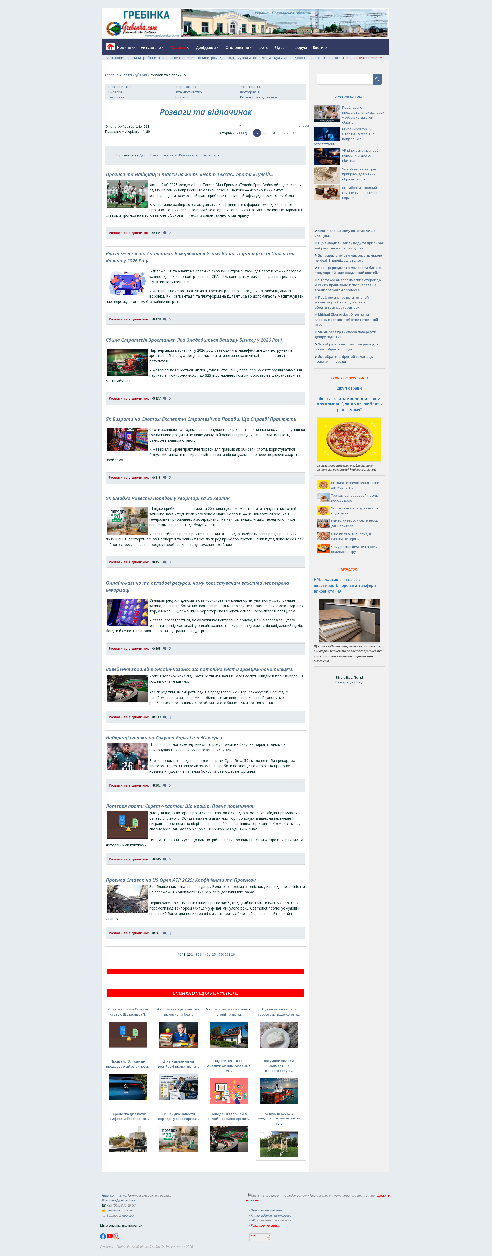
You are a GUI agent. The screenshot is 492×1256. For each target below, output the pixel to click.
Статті (127, 75)
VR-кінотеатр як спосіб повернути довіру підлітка (360, 155)
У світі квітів (250, 86)
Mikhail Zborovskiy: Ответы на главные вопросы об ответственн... (344, 136)
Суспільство (247, 57)
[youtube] (110, 1237)
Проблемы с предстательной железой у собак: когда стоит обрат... (363, 115)
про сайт (129, 1215)
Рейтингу (169, 155)
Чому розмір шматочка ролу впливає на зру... (354, 549)
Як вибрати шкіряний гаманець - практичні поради (359, 192)
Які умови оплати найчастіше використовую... (279, 1065)
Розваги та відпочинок (259, 97)
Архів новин (115, 57)
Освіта (265, 57)
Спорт (316, 57)
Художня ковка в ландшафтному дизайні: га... (279, 1118)
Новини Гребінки (142, 57)
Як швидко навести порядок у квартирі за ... (178, 1116)
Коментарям (189, 155)
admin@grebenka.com (122, 1200)
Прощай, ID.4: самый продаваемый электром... (128, 1064)
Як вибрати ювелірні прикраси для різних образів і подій (359, 174)
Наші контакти (114, 1195)
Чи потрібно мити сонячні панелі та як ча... (229, 1012)
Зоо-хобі (181, 97)
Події (231, 57)
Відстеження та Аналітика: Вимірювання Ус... (228, 1065)
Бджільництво (119, 86)
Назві (154, 155)
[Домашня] (108, 48)
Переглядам (212, 155)
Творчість (116, 97)
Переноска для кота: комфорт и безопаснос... (128, 1116)
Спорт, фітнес (185, 86)
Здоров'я (300, 57)
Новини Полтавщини (176, 57)
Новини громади (210, 57)
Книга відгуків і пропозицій (271, 1215)
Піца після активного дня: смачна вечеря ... (351, 536)
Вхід (359, 682)
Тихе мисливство (188, 92)
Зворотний (115, 1210)
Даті (142, 155)
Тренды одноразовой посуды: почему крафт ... (355, 498)
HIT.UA (253, 1235)
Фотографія (249, 92)
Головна (112, 75)
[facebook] (103, 1237)
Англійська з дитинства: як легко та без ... (178, 1012)
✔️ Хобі (141, 75)
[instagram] (116, 1237)
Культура (282, 57)
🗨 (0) (167, 232)
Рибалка (115, 92)
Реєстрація (344, 682)
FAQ (253, 1220)
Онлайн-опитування (267, 1210)
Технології (332, 57)
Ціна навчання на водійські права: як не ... (178, 1064)
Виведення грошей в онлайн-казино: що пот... (228, 1116)
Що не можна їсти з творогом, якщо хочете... (279, 1012)
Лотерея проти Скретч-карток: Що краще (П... (128, 1012)
